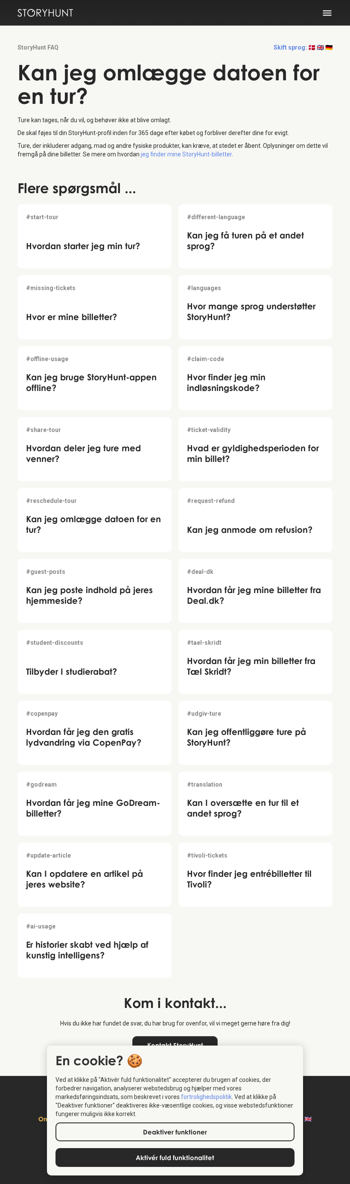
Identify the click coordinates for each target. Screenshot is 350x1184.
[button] (332, 13)
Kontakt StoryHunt (175, 1045)
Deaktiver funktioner (175, 1132)
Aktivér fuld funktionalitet (175, 1157)
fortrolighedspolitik (206, 1096)
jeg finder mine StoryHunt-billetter (186, 154)
